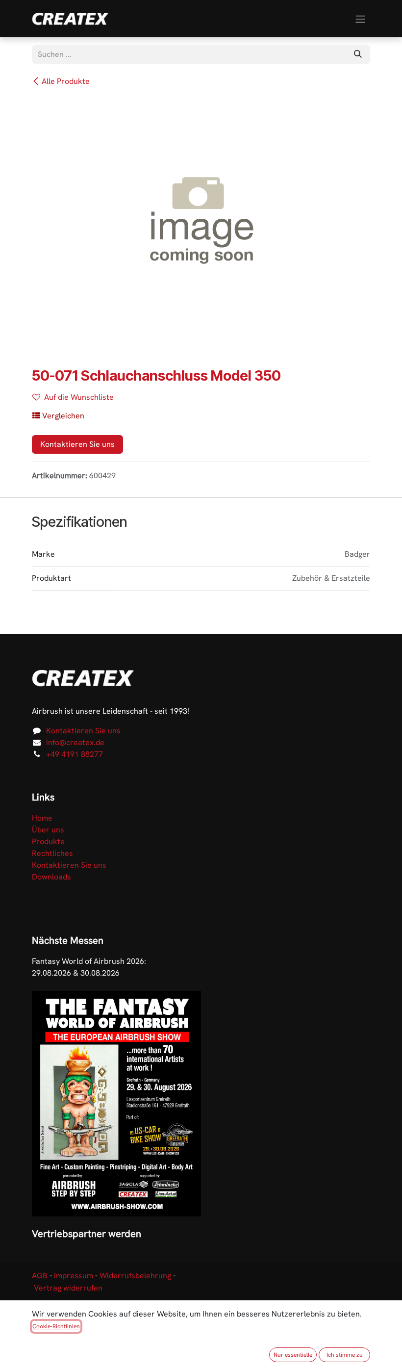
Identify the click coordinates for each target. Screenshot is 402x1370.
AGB (40, 1275)
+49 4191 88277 (74, 754)
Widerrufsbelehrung (135, 1275)
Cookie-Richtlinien (56, 1326)
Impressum (73, 1275)
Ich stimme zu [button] (345, 1355)
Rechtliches (52, 853)
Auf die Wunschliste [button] (79, 397)
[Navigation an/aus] (360, 18)
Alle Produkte (66, 81)
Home (42, 818)
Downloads (51, 877)
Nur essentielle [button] (293, 1355)
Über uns (48, 830)
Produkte (48, 841)
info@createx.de (75, 742)
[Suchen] (358, 54)
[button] (58, 416)
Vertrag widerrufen (68, 1288)
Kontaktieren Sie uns (77, 444)
